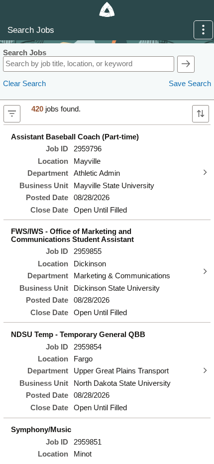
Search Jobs (24, 53)
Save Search (190, 84)
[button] (203, 29)
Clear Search (24, 84)
